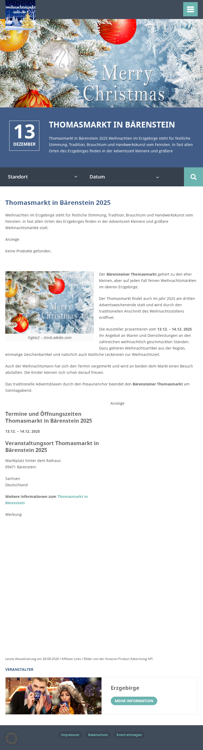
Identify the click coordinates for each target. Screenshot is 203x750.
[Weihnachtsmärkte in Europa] (20, 27)
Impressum (70, 735)
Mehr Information (134, 700)
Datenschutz (98, 735)
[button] (11, 738)
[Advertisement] (150, 492)
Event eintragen (129, 735)
